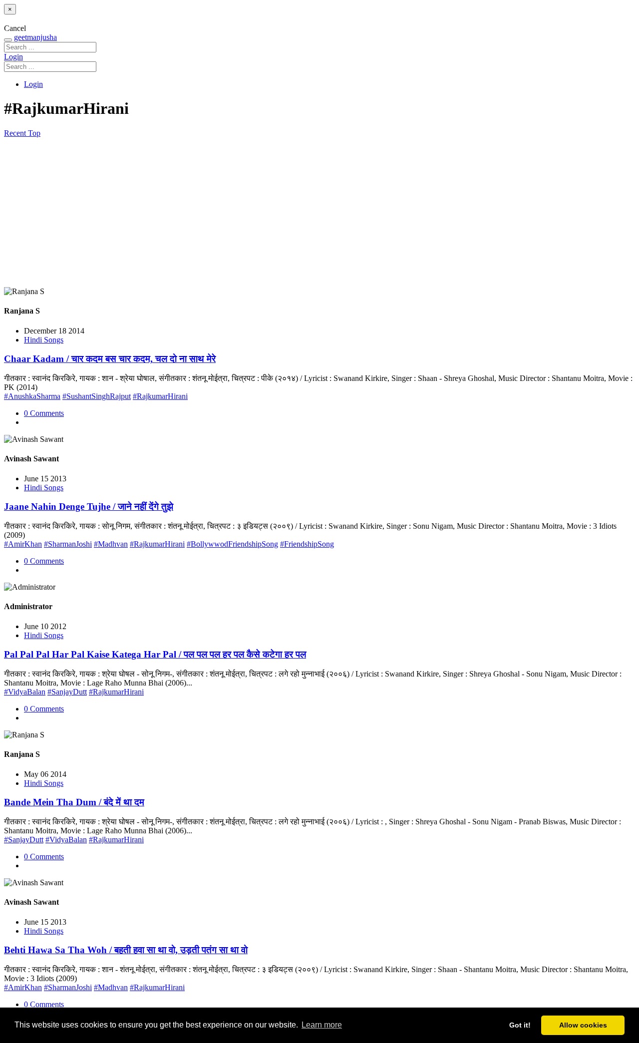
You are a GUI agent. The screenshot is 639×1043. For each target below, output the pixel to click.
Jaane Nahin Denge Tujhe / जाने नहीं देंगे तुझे (88, 506)
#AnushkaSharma (32, 396)
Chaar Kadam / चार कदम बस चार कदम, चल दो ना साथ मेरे (110, 358)
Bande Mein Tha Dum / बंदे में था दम (74, 802)
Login (13, 56)
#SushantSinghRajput (96, 396)
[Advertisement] (319, 213)
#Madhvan (111, 544)
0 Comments (44, 413)
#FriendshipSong (307, 544)
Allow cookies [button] (583, 1025)
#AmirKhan (23, 544)
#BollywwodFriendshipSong (232, 544)
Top (34, 133)
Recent (16, 133)
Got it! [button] (520, 1025)
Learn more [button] (322, 1025)
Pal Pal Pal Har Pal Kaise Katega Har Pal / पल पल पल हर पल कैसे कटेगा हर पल (155, 654)
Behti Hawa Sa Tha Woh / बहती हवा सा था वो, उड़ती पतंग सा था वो (126, 950)
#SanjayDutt (67, 692)
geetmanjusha (35, 37)
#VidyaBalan (24, 692)
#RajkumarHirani (160, 396)
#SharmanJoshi (68, 544)
